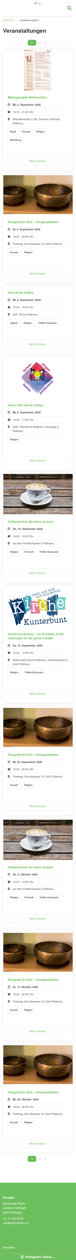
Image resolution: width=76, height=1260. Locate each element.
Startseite (8, 20)
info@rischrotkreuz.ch (16, 1223)
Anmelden (9, 1247)
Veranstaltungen (29, 20)
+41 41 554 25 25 (13, 1218)
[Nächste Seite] (45, 42)
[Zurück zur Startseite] (38, 8)
